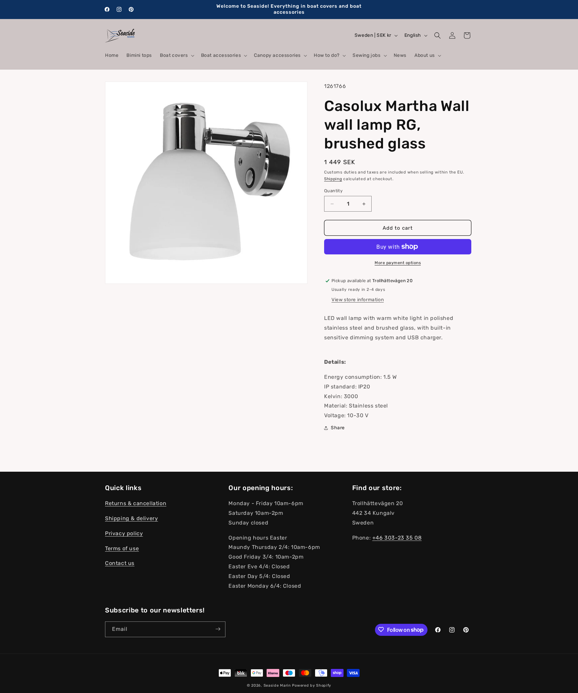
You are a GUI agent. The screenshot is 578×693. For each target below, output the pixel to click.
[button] (176, 55)
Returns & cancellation (135, 503)
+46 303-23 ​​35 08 (397, 537)
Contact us (119, 563)
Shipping (333, 179)
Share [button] (338, 428)
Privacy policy (124, 533)
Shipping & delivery (131, 518)
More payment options (398, 262)
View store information (357, 300)
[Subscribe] (217, 629)
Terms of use (122, 548)
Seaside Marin (277, 685)
